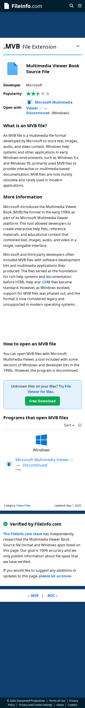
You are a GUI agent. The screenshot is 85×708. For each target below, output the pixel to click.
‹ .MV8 (33, 595)
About (60, 705)
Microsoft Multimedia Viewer (42, 459)
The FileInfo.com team (22, 533)
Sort (67, 425)
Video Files (23, 505)
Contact (72, 705)
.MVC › (51, 595)
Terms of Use (57, 701)
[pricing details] (79, 425)
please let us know (55, 576)
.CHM (45, 282)
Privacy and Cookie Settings (35, 705)
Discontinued (37, 113)
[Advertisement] (42, 25)
